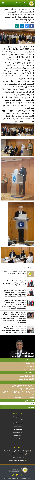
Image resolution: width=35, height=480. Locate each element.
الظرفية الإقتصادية (27, 388)
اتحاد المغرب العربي (18, 429)
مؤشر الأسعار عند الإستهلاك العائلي (20, 397)
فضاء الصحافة (17, 435)
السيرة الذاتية (29, 363)
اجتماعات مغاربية (17, 426)
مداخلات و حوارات (27, 366)
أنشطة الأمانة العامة (26, 379)
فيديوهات (30, 407)
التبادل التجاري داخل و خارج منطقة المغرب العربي (18, 393)
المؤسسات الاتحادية (17, 423)
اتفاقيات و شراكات (17, 432)
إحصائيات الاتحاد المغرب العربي (22, 385)
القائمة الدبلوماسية (27, 376)
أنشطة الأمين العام (27, 369)
